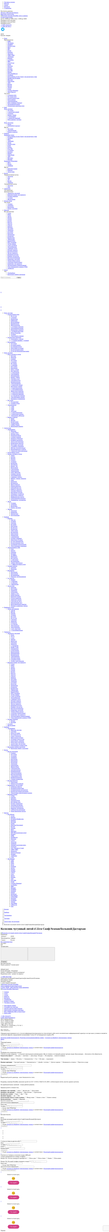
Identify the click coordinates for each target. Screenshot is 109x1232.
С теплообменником (17, 389)
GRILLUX (14, 905)
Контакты (7, 998)
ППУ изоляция (11, 242)
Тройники (10, 230)
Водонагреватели (12, 780)
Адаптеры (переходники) (14, 262)
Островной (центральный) (18, 544)
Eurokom (10, 52)
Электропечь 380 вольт (17, 415)
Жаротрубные (15, 767)
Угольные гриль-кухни (17, 739)
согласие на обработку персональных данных (20, 1047)
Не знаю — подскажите (46, 1059)
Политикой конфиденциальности (53, 1047)
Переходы (14, 644)
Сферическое (14, 584)
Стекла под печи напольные (19, 451)
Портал (13, 550)
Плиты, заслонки (12, 208)
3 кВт (12, 406)
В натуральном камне (17, 349)
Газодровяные (15, 374)
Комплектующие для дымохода (16, 195)
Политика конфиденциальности (10, 1037)
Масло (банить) (15, 484)
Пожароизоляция (16, 435)
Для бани (26, 1055)
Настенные (14, 526)
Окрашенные (15, 648)
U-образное (14, 583)
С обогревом (14, 560)
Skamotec (13, 898)
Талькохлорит (15, 423)
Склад (6, 993)
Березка (9, 84)
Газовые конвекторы (17, 779)
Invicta (9, 50)
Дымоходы (7, 188)
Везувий (9, 69)
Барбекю (6, 727)
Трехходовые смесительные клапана (21, 793)
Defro (12, 863)
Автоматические (16, 770)
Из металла (14, 527)
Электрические (11, 130)
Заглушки (10, 228)
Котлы (6, 173)
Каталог (6, 909)
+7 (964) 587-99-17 (6, 26)
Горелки (13, 797)
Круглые (13, 356)
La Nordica (10, 60)
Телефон (4, 1045)
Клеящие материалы (17, 440)
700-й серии (14, 530)
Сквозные (14, 619)
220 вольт (13, 411)
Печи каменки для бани (14, 119)
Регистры (10, 233)
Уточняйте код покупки (11, 1007)
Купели (13, 457)
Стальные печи (11, 95)
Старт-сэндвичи (12, 245)
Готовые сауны (15, 403)
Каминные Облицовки (10, 161)
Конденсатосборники (13, 257)
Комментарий (5, 1148)
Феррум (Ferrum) (16, 852)
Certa (12, 857)
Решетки (10, 170)
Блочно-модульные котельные (19, 791)
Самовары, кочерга (16, 477)
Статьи (6, 995)
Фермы (9, 218)
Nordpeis (13, 891)
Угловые (13, 334)
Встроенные (14, 532)
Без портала (14, 558)
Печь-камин (35, 1090)
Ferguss (9, 67)
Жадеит (13, 420)
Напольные (14, 368)
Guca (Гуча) (10, 63)
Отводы (9, 225)
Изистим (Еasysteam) (17, 825)
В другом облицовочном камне (20, 351)
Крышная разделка (12, 254)
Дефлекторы (11, 239)
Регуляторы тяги (16, 802)
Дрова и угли (15, 593)
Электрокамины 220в (13, 547)
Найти (19, 277)
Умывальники (15, 471)
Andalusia (10, 165)
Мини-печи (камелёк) (17, 391)
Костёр (9, 181)
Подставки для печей (17, 445)
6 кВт (12, 408)
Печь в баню (42, 1158)
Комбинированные (16, 777)
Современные (15, 537)
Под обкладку (15, 371)
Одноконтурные (15, 659)
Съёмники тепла (12, 248)
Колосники (10, 207)
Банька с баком (11, 115)
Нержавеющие (15, 376)
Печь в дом (32, 1158)
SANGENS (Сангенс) (13, 126)
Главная (6, 992)
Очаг (12, 549)
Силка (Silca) (14, 432)
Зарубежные (11, 859)
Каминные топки (9, 135)
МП (8, 49)
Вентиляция (14, 468)
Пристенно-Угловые (17, 540)
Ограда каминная (16, 598)
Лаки (12, 480)
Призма (13, 613)
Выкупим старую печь (7, 14)
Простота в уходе (83, 1062)
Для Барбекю (11, 273)
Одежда (13, 460)
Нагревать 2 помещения (18, 399)
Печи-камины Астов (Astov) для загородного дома (22, 76)
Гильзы (9, 219)
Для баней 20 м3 (15, 380)
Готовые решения (12, 196)
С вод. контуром (15, 629)
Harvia (9, 124)
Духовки (10, 204)
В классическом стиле (17, 543)
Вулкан (13, 721)
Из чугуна (14, 316)
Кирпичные (14, 319)
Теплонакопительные (13, 104)
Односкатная (37, 1092)
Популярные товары (10, 1005)
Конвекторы (11, 237)
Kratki (9, 64)
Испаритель (14, 483)
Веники (13, 458)
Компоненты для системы (15, 785)
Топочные (14, 510)
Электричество (28, 1059)
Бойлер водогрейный (17, 783)
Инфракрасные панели (17, 497)
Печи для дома (8, 313)
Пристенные (14, 533)
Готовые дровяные (16, 538)
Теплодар (10, 53)
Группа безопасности (17, 806)
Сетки (9, 213)
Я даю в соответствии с (32, 1047)
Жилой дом (26, 1090)
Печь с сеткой (15, 369)
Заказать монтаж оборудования (13, 1008)
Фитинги (13, 799)
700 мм (13, 610)
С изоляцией (14, 645)
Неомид (13, 834)
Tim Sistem (10, 43)
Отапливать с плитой (17, 339)
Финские (13, 357)
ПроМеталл (14, 837)
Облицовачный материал (18, 498)
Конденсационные (16, 774)
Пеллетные (14, 762)
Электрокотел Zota (16, 776)
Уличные (13, 523)
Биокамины (10, 570)
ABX (8, 83)
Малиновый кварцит (17, 426)
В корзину (3, 961)
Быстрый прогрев (19, 1062)
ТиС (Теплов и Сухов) (17, 848)
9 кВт (12, 409)
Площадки (10, 236)
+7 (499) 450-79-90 (6, 976)
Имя (2, 1044)
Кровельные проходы (17, 443)
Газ (36, 1059)
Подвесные (14, 529)
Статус (13, 840)
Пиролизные (14, 765)
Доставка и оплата (9, 1002)
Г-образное (14, 581)
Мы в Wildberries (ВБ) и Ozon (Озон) (14, 1011)
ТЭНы (13, 796)
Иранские (14, 569)
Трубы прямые (11, 244)
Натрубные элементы (17, 495)
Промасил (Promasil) (17, 438)
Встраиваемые (15, 561)
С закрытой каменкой (13, 118)
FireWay (13, 871)
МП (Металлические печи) (18, 832)
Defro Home (10, 81)
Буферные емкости (16, 786)
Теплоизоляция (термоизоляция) (16, 265)
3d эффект (14, 555)
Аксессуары (10, 172)
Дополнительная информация (9, 1102)
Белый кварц (14, 422)
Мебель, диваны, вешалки (18, 478)
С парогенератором (16, 388)
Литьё (9, 501)
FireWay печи (11, 46)
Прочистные (14, 514)
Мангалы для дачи (16, 730)
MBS (8, 61)
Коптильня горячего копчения (16, 274)
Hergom (9, 86)
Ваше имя (3, 1067)
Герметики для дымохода (14, 264)
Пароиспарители (16, 486)
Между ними (30, 1097)
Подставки (14, 589)
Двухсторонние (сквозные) (19, 546)
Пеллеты (19, 1059)
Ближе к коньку (51, 1097)
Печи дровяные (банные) (14, 103)
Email (3, 1146)
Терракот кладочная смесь (18, 845)
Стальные (10, 113)
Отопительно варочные (14, 337)
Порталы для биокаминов (18, 576)
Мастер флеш (11, 199)
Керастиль (14, 641)
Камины (6, 133)
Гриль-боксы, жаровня (17, 740)
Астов (12, 816)
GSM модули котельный (18, 809)
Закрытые (14, 621)
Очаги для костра (16, 736)
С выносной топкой (13, 112)
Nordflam (10, 44)
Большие (13, 553)
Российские (10, 814)
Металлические (15, 325)
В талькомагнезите (16, 346)
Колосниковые (15, 322)
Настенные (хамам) (16, 386)
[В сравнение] (41, 954)
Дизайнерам (7, 999)
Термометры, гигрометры (18, 500)
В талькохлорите (16, 345)
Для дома (18, 1055)
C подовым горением (17, 326)
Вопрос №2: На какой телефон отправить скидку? (16, 1161)
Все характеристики (6, 942)
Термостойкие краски (13, 260)
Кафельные (14, 320)
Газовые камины (12, 566)
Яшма (12, 418)
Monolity (9, 159)
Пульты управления (16, 803)
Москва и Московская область (9, 12)
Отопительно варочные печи (15, 106)
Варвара (9, 58)
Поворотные (14, 535)
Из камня (13, 524)
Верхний (22, 1099)
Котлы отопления (12, 751)
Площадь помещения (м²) (8, 1065)
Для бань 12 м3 (15, 379)
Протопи (10, 66)
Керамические (15, 323)
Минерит (13, 431)
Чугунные (10, 110)
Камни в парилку (12, 132)
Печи (5, 38)
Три (26, 1094)
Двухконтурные (15, 658)
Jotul (12, 878)
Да (14, 1095)
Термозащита (11, 429)
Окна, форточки (15, 472)
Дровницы (14, 590)
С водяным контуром (17, 331)
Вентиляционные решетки (18, 604)
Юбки (9, 214)
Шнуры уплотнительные (18, 448)
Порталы (13, 587)
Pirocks (9, 164)
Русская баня (14, 402)
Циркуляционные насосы (18, 811)
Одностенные (15, 650)
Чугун (12, 636)
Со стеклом (10, 578)
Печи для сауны (8, 122)
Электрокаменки (12, 101)
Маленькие (14, 556)
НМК (9, 41)
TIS (8, 179)
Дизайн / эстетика (43, 1062)
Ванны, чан (14, 466)
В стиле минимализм (17, 541)
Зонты (9, 216)
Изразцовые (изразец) (17, 330)
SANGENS (14, 897)
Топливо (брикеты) (16, 491)
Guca (12, 874)
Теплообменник (12, 247)
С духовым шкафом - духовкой (20, 340)
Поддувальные (15, 515)
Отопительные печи (13, 98)
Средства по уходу (16, 601)
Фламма (13, 854)
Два (21, 1094)
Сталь (12, 638)
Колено (9, 221)
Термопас (10, 182)
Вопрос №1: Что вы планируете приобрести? (14, 1158)
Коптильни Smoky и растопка (19, 748)
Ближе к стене (40, 1097)
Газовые (13, 359)
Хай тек (13, 520)
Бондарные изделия (16, 492)
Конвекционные (15, 382)
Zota (8, 178)
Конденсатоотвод (12, 251)
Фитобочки (14, 464)
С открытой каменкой (17, 394)
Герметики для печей (13, 259)
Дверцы (9, 509)
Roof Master (14, 895)
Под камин (14, 366)
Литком (13, 828)
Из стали (13, 616)
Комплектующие (12, 168)
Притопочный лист (16, 602)
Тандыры (13, 731)
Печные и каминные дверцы (19, 606)
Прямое (13, 579)
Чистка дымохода (12, 253)
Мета (8, 47)
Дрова (13, 1059)
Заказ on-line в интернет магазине (14, 1010)
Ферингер (14, 851)
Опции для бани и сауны (14, 454)
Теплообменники (16, 475)
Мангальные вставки (17, 737)
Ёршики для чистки (13, 256)
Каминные (14, 512)
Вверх (2, 1039)
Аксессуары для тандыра (18, 744)
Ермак (9, 89)
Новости (6, 996)
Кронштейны (11, 241)
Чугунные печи (12, 96)
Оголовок (10, 231)
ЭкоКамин (10, 57)
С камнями (14, 365)
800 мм (13, 612)
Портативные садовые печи (19, 745)
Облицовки (14, 592)
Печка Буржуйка (16, 333)
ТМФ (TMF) (11, 55)
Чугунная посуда (16, 734)
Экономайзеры (15, 656)
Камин (50, 1158)
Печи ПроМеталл (12, 73)
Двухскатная (28, 1092)
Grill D (13, 872)
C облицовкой (11, 116)
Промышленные (15, 771)
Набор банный (15, 595)
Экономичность (31, 1062)
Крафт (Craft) (14, 647)
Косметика (14, 463)
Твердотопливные (16, 773)
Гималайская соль (16, 487)
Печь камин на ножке (17, 348)
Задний (15, 1099)
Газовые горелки (16, 474)
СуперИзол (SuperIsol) (17, 446)
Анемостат (10, 268)
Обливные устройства (17, 494)
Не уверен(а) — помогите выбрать (55, 1055)
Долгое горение (56, 1062)
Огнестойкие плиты (13, 452)
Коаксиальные (15, 652)
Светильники (15, 469)
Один (17, 1094)
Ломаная (19, 1092)
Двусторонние (15, 625)
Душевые (13, 461)
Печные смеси (15, 434)
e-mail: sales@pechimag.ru (8, 1017)
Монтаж (6, 210)
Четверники (10, 234)
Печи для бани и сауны (14, 354)
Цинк (12, 635)
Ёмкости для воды (16, 489)
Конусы (9, 222)
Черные (13, 639)
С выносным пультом (17, 414)
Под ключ (10, 129)
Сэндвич (10, 198)
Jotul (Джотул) (11, 92)
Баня (5, 107)
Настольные (14, 573)
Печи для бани (8, 109)
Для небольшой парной (18, 397)
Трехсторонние (15, 627)
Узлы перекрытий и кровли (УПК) (17, 267)
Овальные (14, 642)
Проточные (14, 782)
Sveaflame (10, 75)
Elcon (12, 865)
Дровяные (14, 757)
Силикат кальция (16, 437)
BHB (12, 862)
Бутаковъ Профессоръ (17, 819)
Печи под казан (15, 733)
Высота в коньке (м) (6, 1100)
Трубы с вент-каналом (17, 661)
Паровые (13, 552)
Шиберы (10, 227)
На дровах (14, 363)
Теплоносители (15, 800)
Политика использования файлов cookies (32, 1037)
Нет (18, 1095)
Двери (13, 455)
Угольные (14, 756)
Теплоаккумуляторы (17, 805)
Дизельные (14, 763)
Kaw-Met (10, 70)
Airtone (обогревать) (17, 563)
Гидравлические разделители (19, 790)
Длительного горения (17, 336)
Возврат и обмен (9, 1001)
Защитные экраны (16, 599)
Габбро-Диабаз (15, 425)
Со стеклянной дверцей (18, 395)
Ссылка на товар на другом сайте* (11, 1141)
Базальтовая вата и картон (18, 449)
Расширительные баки (17, 788)
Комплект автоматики (17, 808)
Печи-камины (11, 99)
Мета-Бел (10, 80)
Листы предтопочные (17, 441)
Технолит (13, 846)
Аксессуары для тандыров (11, 921)
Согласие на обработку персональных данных (58, 1037)
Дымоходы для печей (13, 193)
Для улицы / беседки (36, 1055)
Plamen (9, 72)
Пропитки (14, 481)
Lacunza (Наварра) (12, 90)
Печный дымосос (12, 250)
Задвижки (10, 205)
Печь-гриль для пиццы (17, 742)
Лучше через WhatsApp (9, 1071)
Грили (6, 270)
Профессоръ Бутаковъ (13, 78)
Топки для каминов (13, 609)
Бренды (6, 813)
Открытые (14, 622)
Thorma (9, 87)
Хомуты (9, 224)
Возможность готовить (69, 1062)
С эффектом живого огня (18, 564)
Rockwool (14, 894)
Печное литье (8, 201)
